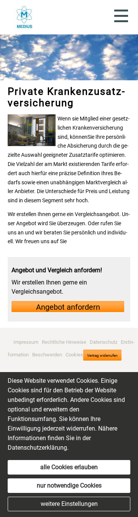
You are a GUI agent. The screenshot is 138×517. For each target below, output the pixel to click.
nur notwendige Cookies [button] (69, 485)
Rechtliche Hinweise (64, 342)
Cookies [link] (74, 354)
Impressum (25, 342)
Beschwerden (47, 354)
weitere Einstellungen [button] (69, 503)
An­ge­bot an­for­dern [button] (68, 307)
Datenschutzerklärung (37, 447)
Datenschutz (103, 342)
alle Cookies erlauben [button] (69, 467)
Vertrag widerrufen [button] (102, 355)
